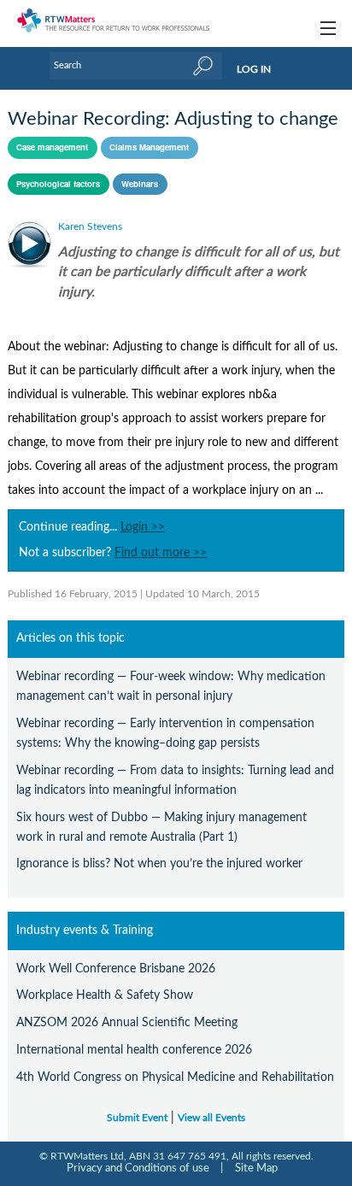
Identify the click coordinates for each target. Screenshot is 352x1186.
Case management (52, 147)
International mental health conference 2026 (134, 1049)
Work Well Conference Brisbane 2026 (115, 968)
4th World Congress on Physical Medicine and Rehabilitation (175, 1077)
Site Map (256, 1168)
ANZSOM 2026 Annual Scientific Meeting (127, 1022)
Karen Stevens (90, 226)
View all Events (211, 1118)
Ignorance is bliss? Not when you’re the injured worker (159, 863)
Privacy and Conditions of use (138, 1168)
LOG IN (254, 69)
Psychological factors (58, 184)
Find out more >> (160, 553)
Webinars (139, 184)
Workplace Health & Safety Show (104, 995)
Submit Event (137, 1118)
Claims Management (149, 147)
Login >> (142, 527)
